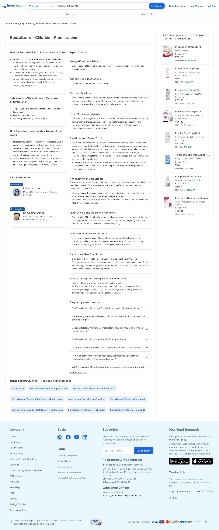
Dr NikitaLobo (31, 188)
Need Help (15, 487)
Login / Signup (196, 6)
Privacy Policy (64, 461)
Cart (214, 6)
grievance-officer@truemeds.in (125, 495)
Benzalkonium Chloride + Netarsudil (127, 409)
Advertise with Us (18, 510)
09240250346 (122, 482)
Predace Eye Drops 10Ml (188, 46)
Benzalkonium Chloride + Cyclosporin (128, 399)
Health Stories (16, 447)
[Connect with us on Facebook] (68, 437)
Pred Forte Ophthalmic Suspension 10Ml (193, 198)
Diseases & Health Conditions (24, 459)
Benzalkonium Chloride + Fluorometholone (93, 388)
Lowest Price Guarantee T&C (72, 478)
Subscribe (144, 450)
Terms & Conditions (78, 372)
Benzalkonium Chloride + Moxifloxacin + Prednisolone (37, 399)
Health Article (16, 442)
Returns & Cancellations (69, 472)
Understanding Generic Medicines (26, 470)
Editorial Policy (65, 467)
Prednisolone (18, 388)
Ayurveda (14, 464)
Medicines (70, 14)
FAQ (12, 493)
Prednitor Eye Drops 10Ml (188, 111)
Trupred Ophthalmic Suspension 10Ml (193, 154)
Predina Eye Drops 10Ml (187, 133)
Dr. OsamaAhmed (33, 212)
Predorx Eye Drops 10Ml (187, 68)
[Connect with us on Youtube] (76, 437)
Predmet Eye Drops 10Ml (188, 90)
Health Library (16, 453)
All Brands (14, 481)
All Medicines (16, 476)
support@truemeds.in (180, 491)
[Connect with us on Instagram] (60, 437)
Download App (177, 6)
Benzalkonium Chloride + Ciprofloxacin (48, 388)
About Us (14, 436)
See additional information (42, 523)
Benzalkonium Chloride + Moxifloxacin (86, 409)
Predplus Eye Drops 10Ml (188, 176)
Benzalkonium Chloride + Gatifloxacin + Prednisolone (37, 409)
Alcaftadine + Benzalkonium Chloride (86, 399)
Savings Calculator (19, 504)
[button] (110, 308)
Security (14, 498)
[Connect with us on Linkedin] (85, 437)
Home (9, 23)
